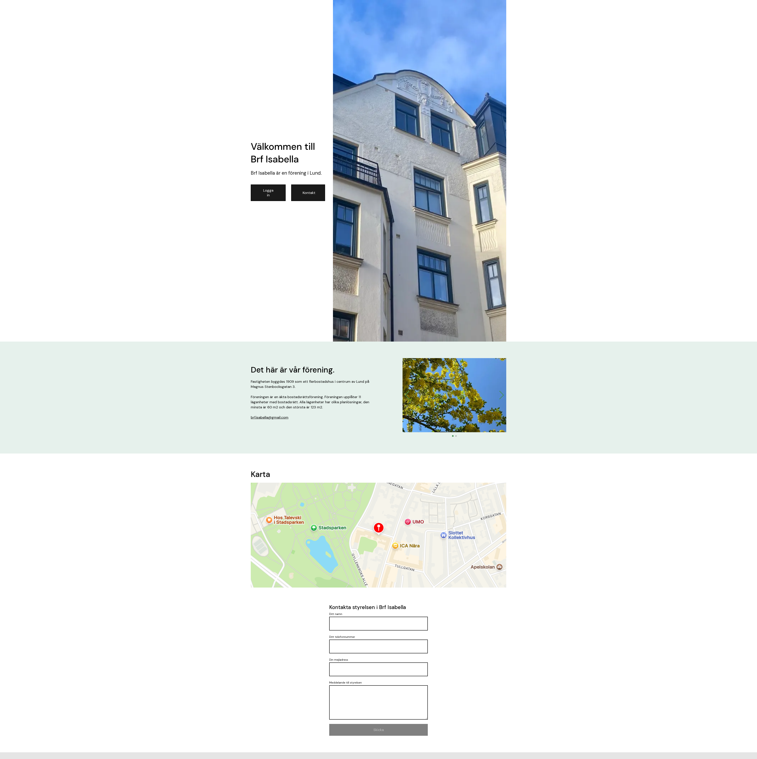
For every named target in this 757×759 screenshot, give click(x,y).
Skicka (378, 729)
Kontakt (309, 192)
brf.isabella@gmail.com (269, 417)
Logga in (268, 192)
